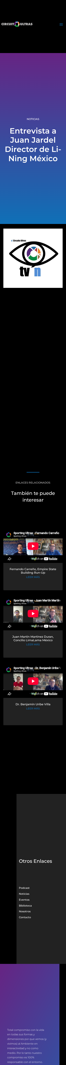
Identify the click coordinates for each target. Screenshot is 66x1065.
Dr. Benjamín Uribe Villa (33, 704)
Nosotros (25, 911)
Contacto (25, 917)
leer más (33, 577)
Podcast (24, 887)
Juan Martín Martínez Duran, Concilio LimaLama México (33, 638)
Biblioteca (25, 905)
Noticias (33, 119)
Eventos (24, 899)
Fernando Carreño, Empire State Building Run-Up (33, 570)
